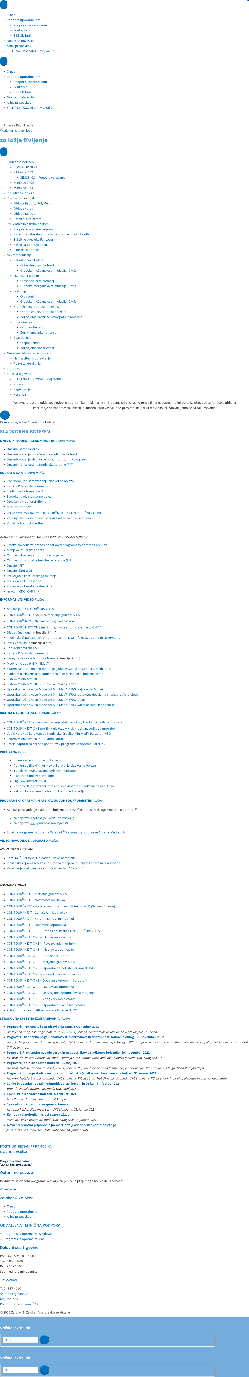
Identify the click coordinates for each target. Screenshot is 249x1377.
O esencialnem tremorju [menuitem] (38, 281)
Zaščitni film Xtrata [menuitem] (28, 219)
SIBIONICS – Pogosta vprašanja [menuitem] (42, 177)
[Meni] (3, 4)
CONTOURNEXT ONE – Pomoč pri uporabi (38, 956)
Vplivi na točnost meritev (25, 523)
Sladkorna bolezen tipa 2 (25, 491)
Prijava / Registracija (18, 125)
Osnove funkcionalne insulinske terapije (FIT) (39, 560)
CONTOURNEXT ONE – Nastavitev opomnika (40, 987)
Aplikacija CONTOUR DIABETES (30, 609)
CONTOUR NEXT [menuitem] (25, 167)
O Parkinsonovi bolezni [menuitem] (37, 265)
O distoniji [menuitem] (27, 296)
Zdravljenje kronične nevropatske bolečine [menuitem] (51, 317)
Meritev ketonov (19, 507)
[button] (70, 441)
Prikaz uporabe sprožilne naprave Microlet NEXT (42, 1010)
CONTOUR (14, 728)
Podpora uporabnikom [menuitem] (23, 20)
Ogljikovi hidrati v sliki (30, 781)
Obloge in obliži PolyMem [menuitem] (32, 203)
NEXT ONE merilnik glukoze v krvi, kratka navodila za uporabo (69, 728)
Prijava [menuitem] (18, 384)
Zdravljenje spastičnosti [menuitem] (37, 348)
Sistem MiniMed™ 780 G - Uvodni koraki (36, 739)
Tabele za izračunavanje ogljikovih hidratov (45, 771)
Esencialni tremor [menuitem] (26, 276)
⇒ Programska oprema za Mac (22, 1239)
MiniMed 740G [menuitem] (24, 183)
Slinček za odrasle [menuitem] (26, 250)
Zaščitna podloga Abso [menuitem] (30, 245)
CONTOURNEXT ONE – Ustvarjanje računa (39, 937)
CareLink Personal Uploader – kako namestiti (41, 858)
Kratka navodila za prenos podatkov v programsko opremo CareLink (57, 545)
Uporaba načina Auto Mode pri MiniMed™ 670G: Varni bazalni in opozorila (61, 705)
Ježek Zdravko (17, 643)
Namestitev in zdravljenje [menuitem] (32, 358)
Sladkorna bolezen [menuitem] (20, 162)
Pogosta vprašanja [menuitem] (27, 363)
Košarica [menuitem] (20, 394)
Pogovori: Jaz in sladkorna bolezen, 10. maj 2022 (43, 1063)
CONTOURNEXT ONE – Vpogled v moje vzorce (41, 999)
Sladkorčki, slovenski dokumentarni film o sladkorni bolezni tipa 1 (55, 674)
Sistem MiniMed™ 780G (24, 679)
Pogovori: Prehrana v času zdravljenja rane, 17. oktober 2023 (53, 1027)
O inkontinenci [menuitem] (31, 327)
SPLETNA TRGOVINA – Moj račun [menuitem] (30, 51)
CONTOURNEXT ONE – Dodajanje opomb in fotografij (47, 980)
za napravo (28, 818)
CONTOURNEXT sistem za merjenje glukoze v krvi (44, 615)
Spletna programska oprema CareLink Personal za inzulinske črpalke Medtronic (66, 832)
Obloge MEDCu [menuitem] (24, 214)
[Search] (44, 1340)
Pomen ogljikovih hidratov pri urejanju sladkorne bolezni (55, 765)
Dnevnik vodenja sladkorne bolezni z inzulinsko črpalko (47, 459)
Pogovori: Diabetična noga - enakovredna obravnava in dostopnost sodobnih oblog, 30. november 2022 (85, 1037)
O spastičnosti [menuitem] (31, 343)
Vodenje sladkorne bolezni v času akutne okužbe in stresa (49, 518)
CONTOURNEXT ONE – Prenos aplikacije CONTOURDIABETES (53, 931)
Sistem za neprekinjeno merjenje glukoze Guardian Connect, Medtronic (59, 669)
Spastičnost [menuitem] (22, 338)
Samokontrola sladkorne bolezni (30, 496)
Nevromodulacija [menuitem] (19, 255)
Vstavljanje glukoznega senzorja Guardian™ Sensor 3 (45, 868)
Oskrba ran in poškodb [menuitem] (23, 198)
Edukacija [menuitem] (20, 30)
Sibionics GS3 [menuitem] (23, 172)
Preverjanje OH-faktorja (24, 581)
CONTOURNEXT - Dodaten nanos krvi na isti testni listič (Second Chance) (61, 906)
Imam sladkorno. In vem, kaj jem (37, 760)
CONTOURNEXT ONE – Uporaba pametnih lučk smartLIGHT (51, 968)
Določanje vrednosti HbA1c (26, 501)
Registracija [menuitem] (22, 389)
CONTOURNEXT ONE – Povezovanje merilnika (41, 943)
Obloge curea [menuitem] (23, 208)
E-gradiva (20, 422)
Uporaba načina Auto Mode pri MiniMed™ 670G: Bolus (46, 700)
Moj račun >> (9, 1299)
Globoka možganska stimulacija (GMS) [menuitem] (48, 270)
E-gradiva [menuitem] (13, 369)
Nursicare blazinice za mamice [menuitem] (29, 353)
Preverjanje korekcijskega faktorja (32, 576)
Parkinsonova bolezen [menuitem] (30, 260)
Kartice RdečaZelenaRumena (27, 486)
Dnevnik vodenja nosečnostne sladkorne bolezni (42, 454)
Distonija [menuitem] (20, 291)
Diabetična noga (19, 632)
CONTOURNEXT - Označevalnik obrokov (37, 912)
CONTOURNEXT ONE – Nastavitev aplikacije (40, 949)
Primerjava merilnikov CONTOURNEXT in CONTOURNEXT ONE (54, 513)
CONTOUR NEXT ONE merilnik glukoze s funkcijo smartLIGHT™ (54, 627)
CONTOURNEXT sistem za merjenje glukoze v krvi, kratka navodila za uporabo (65, 722)
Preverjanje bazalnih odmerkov (29, 586)
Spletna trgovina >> (14, 1294)
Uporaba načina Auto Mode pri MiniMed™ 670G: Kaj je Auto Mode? (55, 689)
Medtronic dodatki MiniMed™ (28, 663)
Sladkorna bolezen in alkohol (35, 776)
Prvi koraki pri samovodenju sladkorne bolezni (41, 481)
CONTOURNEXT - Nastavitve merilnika (36, 900)
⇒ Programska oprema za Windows (26, 1234)
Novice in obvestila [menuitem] (20, 41)
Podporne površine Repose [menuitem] (33, 229)
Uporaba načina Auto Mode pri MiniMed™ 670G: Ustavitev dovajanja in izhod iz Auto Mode (72, 694)
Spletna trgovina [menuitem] (19, 374)
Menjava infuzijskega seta (25, 550)
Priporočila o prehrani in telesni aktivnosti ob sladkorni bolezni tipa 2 (65, 786)
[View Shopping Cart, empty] (124, 120)
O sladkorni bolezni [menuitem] (21, 193)
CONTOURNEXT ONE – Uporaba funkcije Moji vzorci (46, 1005)
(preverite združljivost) (58, 818)
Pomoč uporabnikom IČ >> (19, 1304)
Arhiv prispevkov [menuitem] (19, 46)
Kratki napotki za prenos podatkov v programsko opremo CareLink (56, 744)
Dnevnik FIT (15, 565)
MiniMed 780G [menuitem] (24, 188)
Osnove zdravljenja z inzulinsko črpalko (35, 555)
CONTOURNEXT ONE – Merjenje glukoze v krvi (41, 962)
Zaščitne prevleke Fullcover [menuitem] (33, 239)
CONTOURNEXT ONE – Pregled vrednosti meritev (44, 974)
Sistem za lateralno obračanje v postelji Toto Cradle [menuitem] (51, 234)
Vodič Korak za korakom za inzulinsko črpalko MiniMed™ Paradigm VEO (59, 733)
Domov (5, 422)
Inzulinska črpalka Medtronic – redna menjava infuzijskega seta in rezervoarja (63, 638)
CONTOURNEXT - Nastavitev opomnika (36, 925)
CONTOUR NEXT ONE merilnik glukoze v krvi (40, 621)
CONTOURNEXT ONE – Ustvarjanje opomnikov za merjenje (51, 993)
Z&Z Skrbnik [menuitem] (23, 35)
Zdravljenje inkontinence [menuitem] (38, 332)
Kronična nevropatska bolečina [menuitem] (36, 307)
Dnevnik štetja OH (20, 571)
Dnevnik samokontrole (23, 449)
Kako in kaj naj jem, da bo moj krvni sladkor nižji (49, 791)
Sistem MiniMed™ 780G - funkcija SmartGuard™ (41, 684)
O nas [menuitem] (11, 15)
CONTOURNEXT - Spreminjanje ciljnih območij (41, 919)
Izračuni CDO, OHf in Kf (23, 591)
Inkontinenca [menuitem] (23, 322)
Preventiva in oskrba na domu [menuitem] (28, 224)
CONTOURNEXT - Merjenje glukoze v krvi (37, 894)
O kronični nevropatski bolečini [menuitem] (43, 312)
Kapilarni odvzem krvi (22, 648)
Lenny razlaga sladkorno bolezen (31, 658)
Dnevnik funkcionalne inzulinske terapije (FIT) (40, 464)
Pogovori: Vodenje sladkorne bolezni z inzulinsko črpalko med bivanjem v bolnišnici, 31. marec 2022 (81, 1073)
